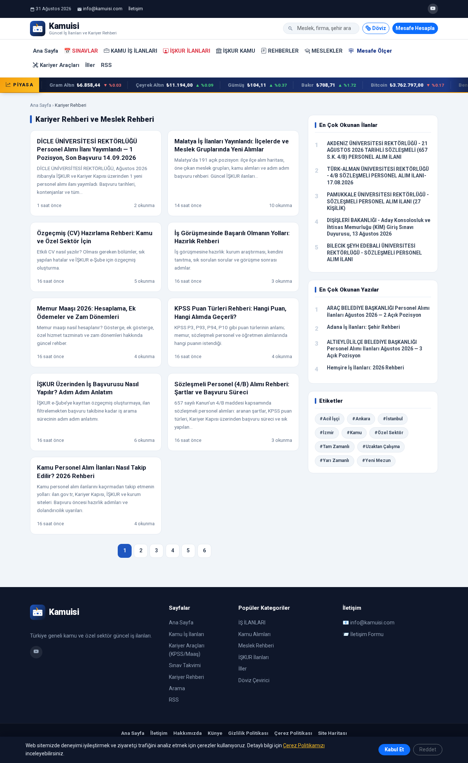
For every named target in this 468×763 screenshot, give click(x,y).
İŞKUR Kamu (239, 51)
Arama (177, 688)
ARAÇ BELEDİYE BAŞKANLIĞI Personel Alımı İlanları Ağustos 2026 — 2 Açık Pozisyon (378, 311)
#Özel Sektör (388, 432)
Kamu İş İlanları (134, 51)
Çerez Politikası (293, 733)
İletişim (135, 8)
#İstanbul (393, 418)
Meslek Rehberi (256, 646)
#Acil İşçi (329, 418)
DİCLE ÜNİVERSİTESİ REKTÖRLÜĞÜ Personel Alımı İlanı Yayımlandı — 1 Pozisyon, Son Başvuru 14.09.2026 (87, 149)
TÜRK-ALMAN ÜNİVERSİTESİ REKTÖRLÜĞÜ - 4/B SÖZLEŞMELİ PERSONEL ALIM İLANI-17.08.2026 (378, 175)
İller (90, 65)
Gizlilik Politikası (248, 733)
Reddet (427, 749)
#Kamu (354, 432)
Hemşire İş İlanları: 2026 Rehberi (365, 368)
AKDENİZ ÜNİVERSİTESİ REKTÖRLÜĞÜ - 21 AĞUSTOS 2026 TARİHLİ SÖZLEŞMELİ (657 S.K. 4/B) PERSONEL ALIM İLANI (377, 150)
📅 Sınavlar (81, 51)
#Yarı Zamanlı (334, 460)
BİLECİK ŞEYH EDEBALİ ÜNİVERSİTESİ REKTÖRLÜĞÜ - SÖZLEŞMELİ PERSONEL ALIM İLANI (374, 252)
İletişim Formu (367, 634)
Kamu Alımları (254, 634)
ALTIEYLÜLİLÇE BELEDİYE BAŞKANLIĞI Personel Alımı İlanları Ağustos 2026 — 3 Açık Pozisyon (374, 348)
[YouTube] (433, 9)
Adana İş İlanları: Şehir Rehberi (363, 327)
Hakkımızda (187, 733)
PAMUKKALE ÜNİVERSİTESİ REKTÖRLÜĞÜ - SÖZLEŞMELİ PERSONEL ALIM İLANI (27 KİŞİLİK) (378, 201)
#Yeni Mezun (376, 460)
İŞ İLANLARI (251, 622)
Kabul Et (394, 749)
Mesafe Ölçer (373, 51)
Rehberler (283, 51)
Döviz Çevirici (253, 680)
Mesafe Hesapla (415, 28)
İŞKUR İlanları (190, 51)
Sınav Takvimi (185, 665)
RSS (106, 65)
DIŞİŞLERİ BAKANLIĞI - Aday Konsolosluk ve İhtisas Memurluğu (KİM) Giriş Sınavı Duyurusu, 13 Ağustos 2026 (378, 227)
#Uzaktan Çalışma (381, 446)
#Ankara (361, 418)
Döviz (379, 28)
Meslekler (327, 51)
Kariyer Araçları (59, 65)
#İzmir (327, 432)
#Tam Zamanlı (335, 446)
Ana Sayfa (45, 51)
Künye (215, 733)
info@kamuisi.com (102, 8)
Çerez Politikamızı (304, 745)
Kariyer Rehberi (186, 677)
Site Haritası (332, 733)
